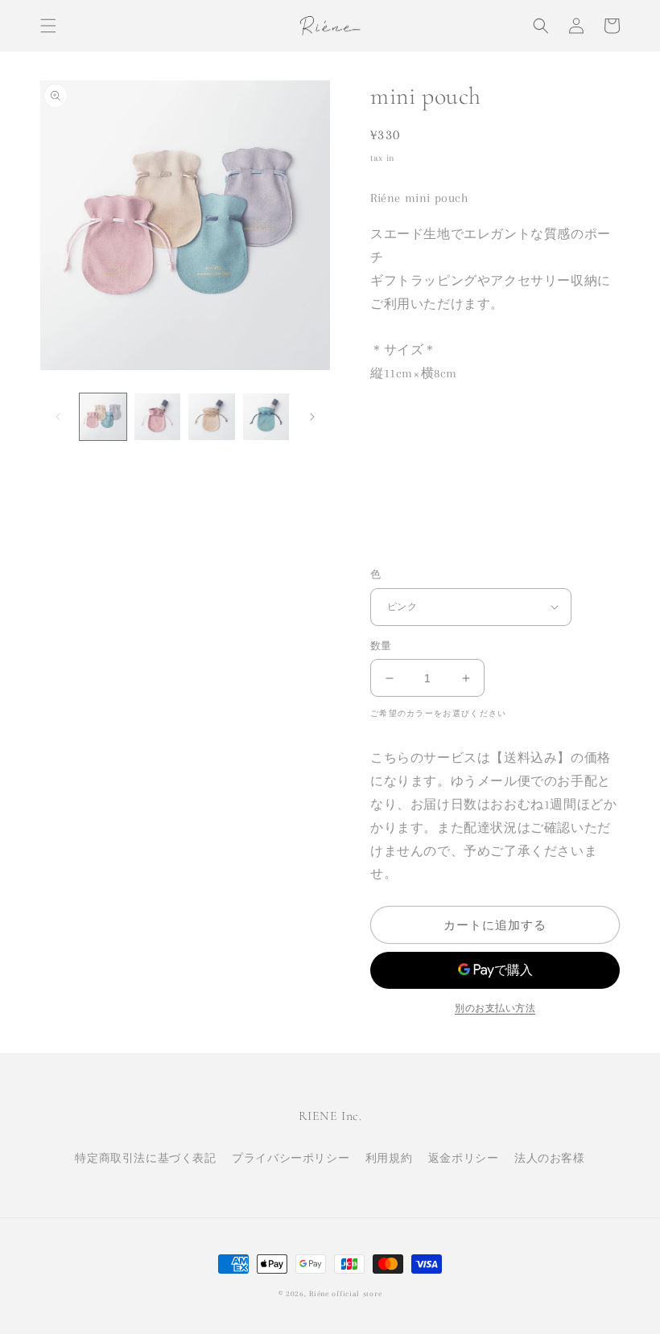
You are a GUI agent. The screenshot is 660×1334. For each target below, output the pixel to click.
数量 (381, 646)
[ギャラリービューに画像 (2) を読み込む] (157, 416)
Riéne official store (345, 1293)
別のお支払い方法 (495, 1008)
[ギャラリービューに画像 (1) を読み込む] (103, 416)
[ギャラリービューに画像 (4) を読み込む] (266, 416)
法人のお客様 (549, 1158)
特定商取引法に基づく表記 (145, 1158)
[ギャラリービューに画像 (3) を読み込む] (211, 416)
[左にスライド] (58, 416)
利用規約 (388, 1158)
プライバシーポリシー (290, 1158)
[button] (48, 25)
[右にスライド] (312, 416)
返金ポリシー (463, 1158)
